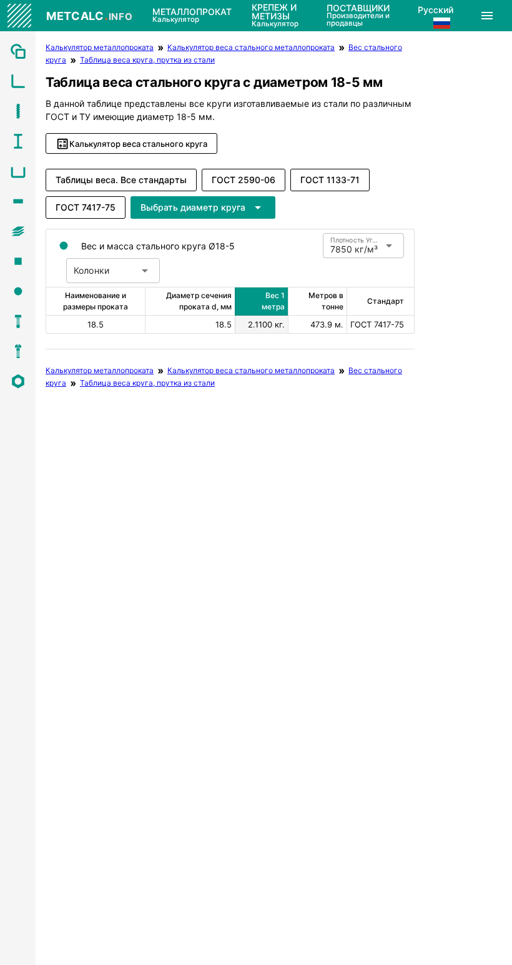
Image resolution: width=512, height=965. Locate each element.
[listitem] (18, 51)
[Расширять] (487, 15)
